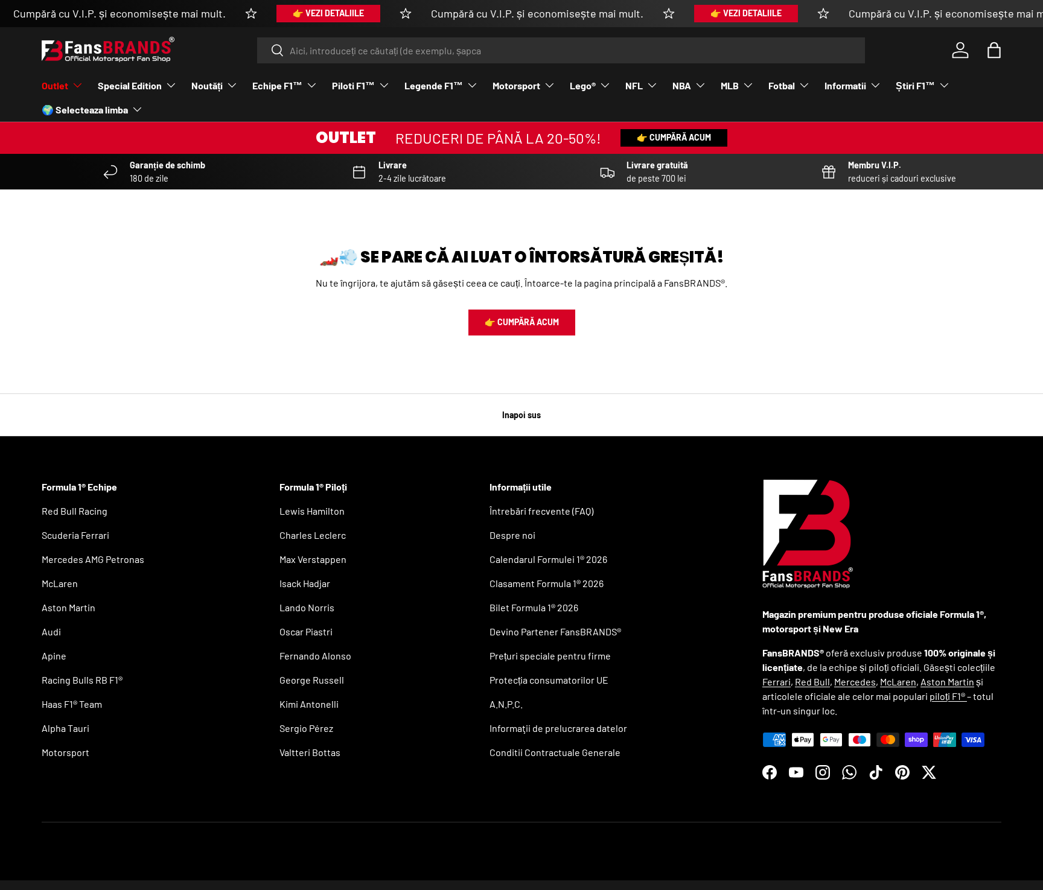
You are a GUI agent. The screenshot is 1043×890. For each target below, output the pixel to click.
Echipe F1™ (277, 85)
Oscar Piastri (306, 631)
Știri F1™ (915, 85)
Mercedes (855, 681)
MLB (730, 85)
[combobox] (561, 50)
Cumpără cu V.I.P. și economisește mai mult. (119, 13)
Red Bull (812, 681)
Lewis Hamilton (312, 511)
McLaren (60, 583)
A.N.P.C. (506, 704)
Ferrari (776, 681)
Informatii (845, 85)
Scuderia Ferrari (75, 535)
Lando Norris (306, 607)
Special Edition (130, 85)
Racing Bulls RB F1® (82, 679)
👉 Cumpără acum (674, 137)
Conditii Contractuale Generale (555, 752)
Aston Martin (68, 607)
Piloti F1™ (353, 85)
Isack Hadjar (304, 583)
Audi (51, 631)
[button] (994, 50)
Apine (54, 655)
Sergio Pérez (306, 728)
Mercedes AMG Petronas (93, 559)
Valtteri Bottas (309, 752)
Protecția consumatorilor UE (549, 679)
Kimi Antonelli (309, 704)
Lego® (583, 85)
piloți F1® (948, 696)
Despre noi (512, 535)
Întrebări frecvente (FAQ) (541, 511)
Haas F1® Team (72, 704)
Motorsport (516, 85)
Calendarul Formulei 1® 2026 (548, 559)
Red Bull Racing (74, 511)
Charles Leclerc (312, 535)
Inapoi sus (521, 415)
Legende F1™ (433, 85)
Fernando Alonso (315, 655)
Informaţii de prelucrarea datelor (558, 728)
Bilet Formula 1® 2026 (534, 607)
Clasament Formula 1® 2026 (547, 583)
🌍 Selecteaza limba (85, 109)
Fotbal (781, 85)
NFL (634, 85)
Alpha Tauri (65, 728)
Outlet (55, 85)
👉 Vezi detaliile (328, 13)
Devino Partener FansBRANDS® (555, 631)
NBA (681, 85)
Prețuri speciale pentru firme (550, 655)
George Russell (311, 679)
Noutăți (207, 85)
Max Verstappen (312, 559)
